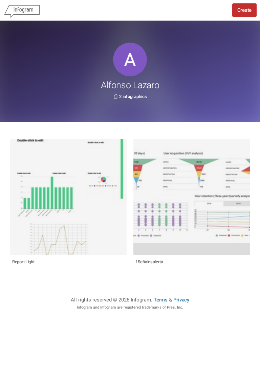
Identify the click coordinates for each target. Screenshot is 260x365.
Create (244, 10)
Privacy (181, 300)
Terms (161, 300)
